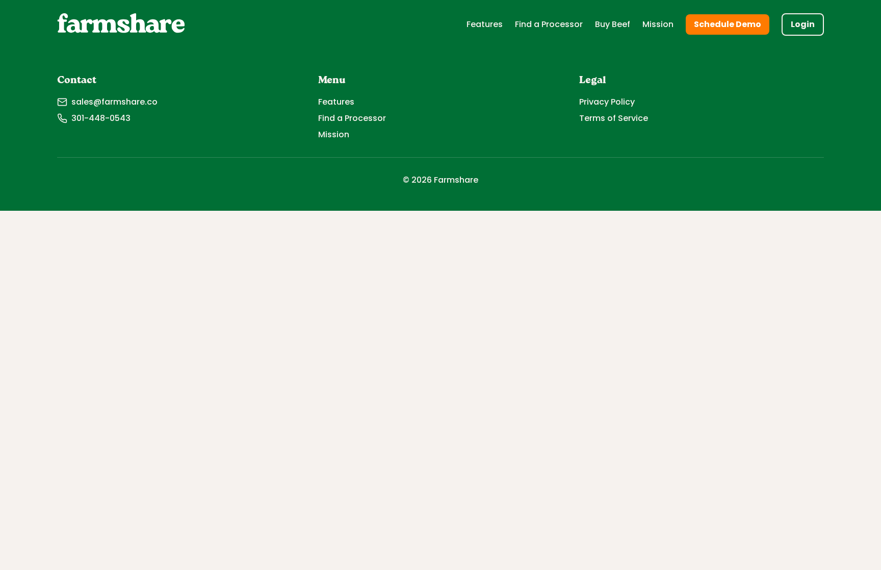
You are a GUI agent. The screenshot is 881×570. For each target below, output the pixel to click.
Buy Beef (612, 24)
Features (485, 24)
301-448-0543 (101, 118)
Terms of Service (613, 118)
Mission (657, 24)
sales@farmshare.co (114, 102)
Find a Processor (549, 24)
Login (803, 24)
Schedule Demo (727, 24)
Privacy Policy (607, 102)
